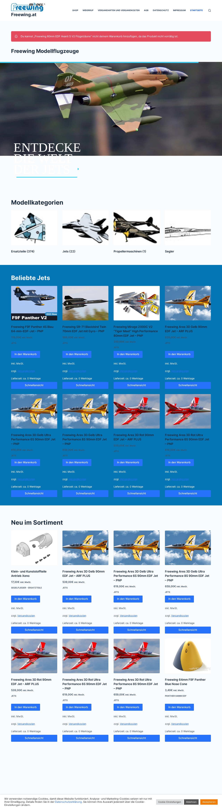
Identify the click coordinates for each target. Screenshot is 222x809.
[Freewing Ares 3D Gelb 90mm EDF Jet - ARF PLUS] (188, 303)
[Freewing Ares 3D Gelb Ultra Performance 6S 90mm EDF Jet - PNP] (34, 411)
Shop (75, 10)
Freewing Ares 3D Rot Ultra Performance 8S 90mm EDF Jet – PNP (136, 684)
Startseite (196, 10)
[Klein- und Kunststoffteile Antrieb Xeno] (34, 548)
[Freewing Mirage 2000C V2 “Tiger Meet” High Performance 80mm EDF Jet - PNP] (137, 303)
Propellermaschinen (130, 251)
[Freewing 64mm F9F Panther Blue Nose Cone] (188, 656)
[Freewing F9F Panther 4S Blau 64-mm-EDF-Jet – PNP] (34, 303)
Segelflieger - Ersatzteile (26, 587)
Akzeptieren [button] (209, 802)
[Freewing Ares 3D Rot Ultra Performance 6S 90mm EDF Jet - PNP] (188, 411)
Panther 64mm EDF (175, 696)
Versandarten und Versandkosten (119, 10)
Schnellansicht (34, 385)
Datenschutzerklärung (68, 801)
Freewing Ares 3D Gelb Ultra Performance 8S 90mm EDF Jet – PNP (84, 439)
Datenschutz (161, 10)
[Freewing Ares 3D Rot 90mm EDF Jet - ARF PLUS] (137, 411)
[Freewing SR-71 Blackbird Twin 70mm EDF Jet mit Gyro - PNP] (85, 303)
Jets (68, 251)
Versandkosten (26, 370)
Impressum (179, 10)
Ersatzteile (23, 251)
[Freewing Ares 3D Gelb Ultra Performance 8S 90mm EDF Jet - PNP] (85, 411)
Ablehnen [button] (191, 802)
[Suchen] (209, 10)
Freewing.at (23, 14)
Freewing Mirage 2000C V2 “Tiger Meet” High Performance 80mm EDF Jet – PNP (136, 331)
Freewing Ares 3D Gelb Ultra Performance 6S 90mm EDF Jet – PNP (33, 439)
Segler (169, 251)
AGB (146, 10)
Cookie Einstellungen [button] (169, 802)
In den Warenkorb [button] (26, 354)
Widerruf (88, 10)
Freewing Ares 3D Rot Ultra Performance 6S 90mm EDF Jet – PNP (187, 439)
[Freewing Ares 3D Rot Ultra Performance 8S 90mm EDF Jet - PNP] (137, 656)
